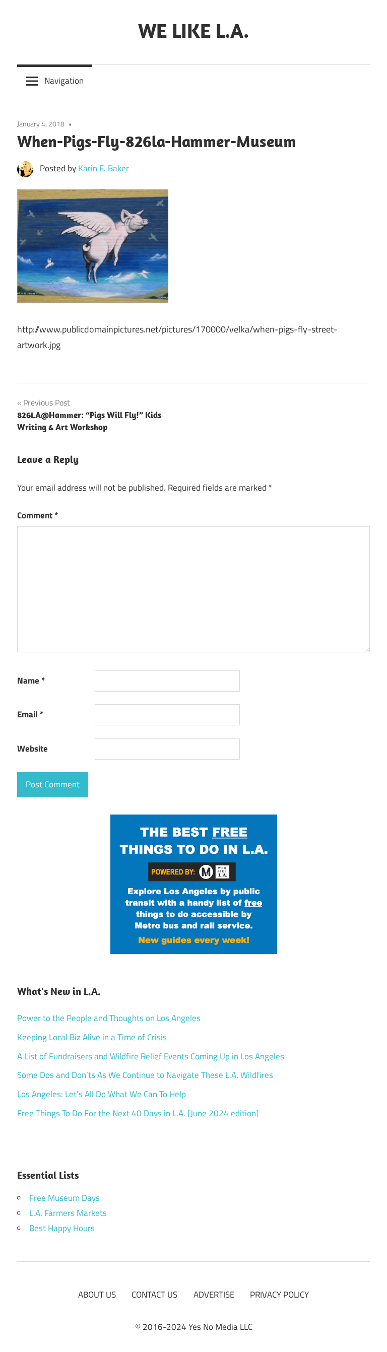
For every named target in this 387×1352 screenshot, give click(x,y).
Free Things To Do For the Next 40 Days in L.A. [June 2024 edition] (138, 1113)
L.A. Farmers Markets (68, 1213)
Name (31, 680)
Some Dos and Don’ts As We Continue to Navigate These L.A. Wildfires (145, 1074)
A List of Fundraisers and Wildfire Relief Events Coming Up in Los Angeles (150, 1056)
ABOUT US (97, 1294)
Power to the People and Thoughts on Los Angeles (109, 1018)
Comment (37, 515)
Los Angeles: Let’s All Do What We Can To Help (101, 1094)
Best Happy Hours (62, 1228)
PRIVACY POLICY (279, 1294)
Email (30, 714)
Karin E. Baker (103, 168)
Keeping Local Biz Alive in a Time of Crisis (92, 1037)
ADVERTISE (214, 1294)
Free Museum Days (64, 1197)
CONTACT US (154, 1294)
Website (32, 748)
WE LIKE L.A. (193, 30)
